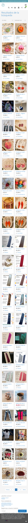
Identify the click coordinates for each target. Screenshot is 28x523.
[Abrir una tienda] (18, 7)
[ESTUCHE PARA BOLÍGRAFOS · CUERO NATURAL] (8, 241)
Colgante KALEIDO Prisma (9, 36)
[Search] (8, 7)
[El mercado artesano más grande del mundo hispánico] (3, 5)
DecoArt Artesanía (8, 426)
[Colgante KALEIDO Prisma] (8, 29)
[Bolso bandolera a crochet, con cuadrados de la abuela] (8, 203)
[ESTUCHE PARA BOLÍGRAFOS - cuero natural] (21, 319)
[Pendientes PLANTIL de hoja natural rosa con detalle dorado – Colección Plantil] (8, 164)
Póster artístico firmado (21, 442)
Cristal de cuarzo (7, 132)
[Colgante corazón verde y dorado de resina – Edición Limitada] (21, 67)
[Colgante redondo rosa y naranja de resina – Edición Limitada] (8, 48)
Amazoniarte (7, 136)
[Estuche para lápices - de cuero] (8, 338)
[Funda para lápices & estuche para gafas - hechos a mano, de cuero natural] (8, 377)
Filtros (4, 20)
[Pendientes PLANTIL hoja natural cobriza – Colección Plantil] (21, 145)
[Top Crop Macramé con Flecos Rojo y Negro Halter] (21, 415)
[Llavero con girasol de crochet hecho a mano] (21, 454)
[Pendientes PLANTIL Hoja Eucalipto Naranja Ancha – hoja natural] (8, 222)
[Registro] (15, 7)
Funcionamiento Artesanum (7, 504)
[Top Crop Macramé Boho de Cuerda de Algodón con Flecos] (8, 435)
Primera (8, 489)
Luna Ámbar (7, 39)
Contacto (3, 498)
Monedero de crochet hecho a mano (11, 480)
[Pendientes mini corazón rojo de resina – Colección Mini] (21, 87)
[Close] (26, 521)
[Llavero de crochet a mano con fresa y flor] (8, 183)
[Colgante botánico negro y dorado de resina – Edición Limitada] (8, 67)
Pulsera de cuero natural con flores (11, 403)
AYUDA (2, 506)
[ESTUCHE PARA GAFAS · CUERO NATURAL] (21, 338)
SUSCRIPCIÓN (22, 511)
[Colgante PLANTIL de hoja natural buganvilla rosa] (8, 145)
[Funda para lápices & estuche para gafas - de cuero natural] (8, 357)
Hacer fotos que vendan (6, 505)
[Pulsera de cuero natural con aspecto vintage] (21, 396)
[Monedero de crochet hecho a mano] (8, 473)
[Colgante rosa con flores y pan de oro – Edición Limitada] (21, 48)
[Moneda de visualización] (22, 7)
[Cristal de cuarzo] (8, 125)
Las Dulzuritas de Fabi (22, 194)
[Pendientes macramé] (8, 454)
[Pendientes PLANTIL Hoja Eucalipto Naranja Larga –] (21, 203)
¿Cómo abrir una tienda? (6, 503)
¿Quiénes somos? (5, 497)
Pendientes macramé (8, 461)
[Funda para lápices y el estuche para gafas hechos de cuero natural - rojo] (21, 377)
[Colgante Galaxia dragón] (8, 106)
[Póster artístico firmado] (21, 435)
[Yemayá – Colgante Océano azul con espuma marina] (21, 106)
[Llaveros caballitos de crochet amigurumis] (21, 183)
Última (24, 489)
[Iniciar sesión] (11, 7)
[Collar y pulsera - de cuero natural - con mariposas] (8, 261)
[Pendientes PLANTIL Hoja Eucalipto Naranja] (21, 222)
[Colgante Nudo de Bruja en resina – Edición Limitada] (8, 87)
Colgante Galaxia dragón (8, 113)
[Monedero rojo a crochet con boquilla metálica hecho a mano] (21, 473)
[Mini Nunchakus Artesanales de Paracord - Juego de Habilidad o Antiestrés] (8, 415)
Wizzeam (6, 194)
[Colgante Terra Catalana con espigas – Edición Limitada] (21, 29)
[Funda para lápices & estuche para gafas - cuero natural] (21, 357)
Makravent (7, 465)
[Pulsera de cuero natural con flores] (8, 396)
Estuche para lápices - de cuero (10, 345)
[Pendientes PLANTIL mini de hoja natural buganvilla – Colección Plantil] (21, 125)
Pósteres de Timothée (22, 445)
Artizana (6, 252)
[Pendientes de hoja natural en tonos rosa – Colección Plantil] (21, 164)
